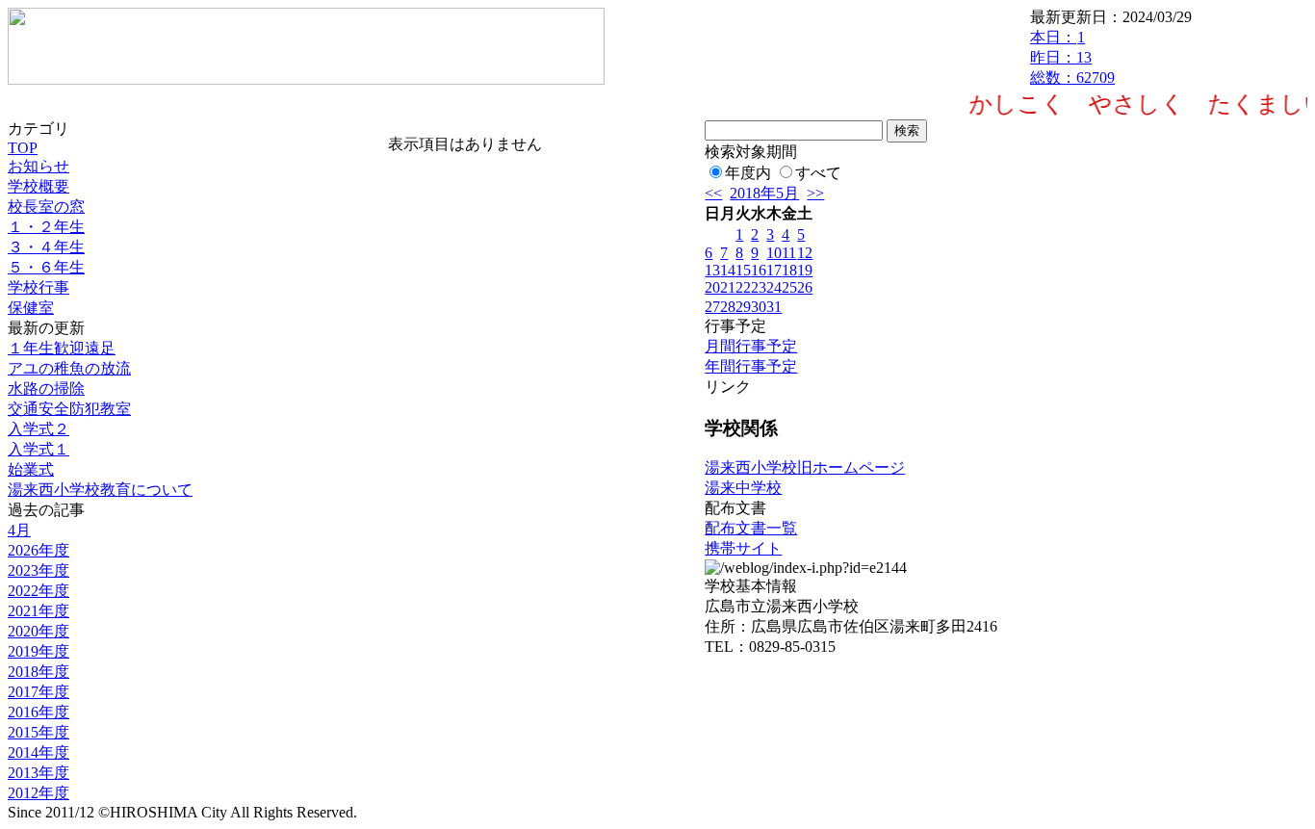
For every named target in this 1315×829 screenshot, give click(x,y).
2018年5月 (764, 193)
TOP (23, 148)
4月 (19, 530)
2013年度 (38, 772)
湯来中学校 (743, 487)
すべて (818, 173)
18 (789, 270)
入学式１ (38, 449)
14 (727, 270)
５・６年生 (46, 267)
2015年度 (38, 732)
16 (758, 270)
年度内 (748, 173)
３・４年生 (46, 247)
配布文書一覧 (751, 528)
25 (789, 287)
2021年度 (38, 611)
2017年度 (38, 692)
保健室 (31, 307)
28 (727, 306)
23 (758, 287)
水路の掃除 (46, 388)
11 (789, 253)
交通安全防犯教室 (69, 409)
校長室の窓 (46, 206)
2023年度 (38, 570)
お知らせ (38, 166)
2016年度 (38, 712)
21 (727, 287)
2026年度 (38, 550)
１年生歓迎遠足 (62, 348)
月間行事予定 (751, 346)
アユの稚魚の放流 (69, 368)
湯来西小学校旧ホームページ (805, 467)
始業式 (31, 469)
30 (758, 306)
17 (774, 270)
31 (774, 306)
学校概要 (38, 186)
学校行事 (38, 287)
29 (743, 306)
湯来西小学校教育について (100, 489)
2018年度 (38, 671)
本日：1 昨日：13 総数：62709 (1072, 57)
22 (743, 287)
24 (774, 287)
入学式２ (38, 429)
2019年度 (38, 651)
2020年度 (38, 631)
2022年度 (38, 591)
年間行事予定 (751, 366)
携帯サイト (743, 548)
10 (774, 253)
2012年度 (38, 793)
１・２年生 (46, 227)
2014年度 (38, 752)
